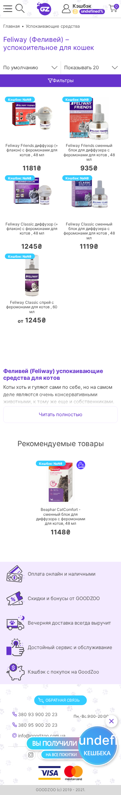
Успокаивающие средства (53, 26)
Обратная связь (62, 700)
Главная (11, 26)
